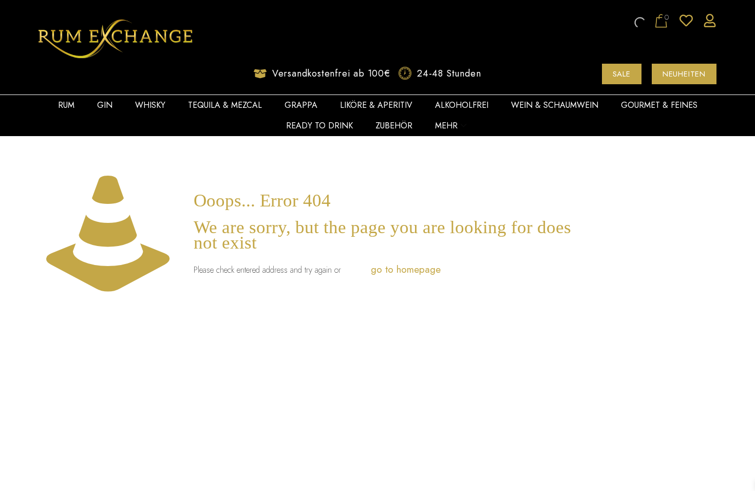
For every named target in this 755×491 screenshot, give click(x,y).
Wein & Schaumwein (554, 105)
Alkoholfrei (461, 105)
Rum (66, 105)
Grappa (301, 105)
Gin (104, 105)
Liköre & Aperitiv (376, 105)
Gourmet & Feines (659, 105)
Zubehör (393, 125)
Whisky (150, 105)
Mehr (446, 125)
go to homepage (406, 269)
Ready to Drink (319, 125)
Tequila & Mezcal (225, 105)
